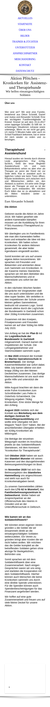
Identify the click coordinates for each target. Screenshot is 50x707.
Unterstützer (25, 47)
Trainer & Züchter (25, 41)
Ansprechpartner (25, 53)
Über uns (25, 29)
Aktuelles (25, 18)
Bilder (24, 35)
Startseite (25, 24)
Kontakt (25, 65)
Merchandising (25, 59)
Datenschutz (25, 70)
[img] (25, 7)
